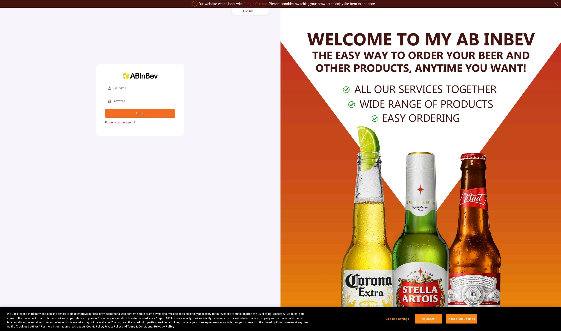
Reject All (428, 318)
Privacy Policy (164, 326)
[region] (280, 319)
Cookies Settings (397, 318)
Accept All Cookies (461, 318)
